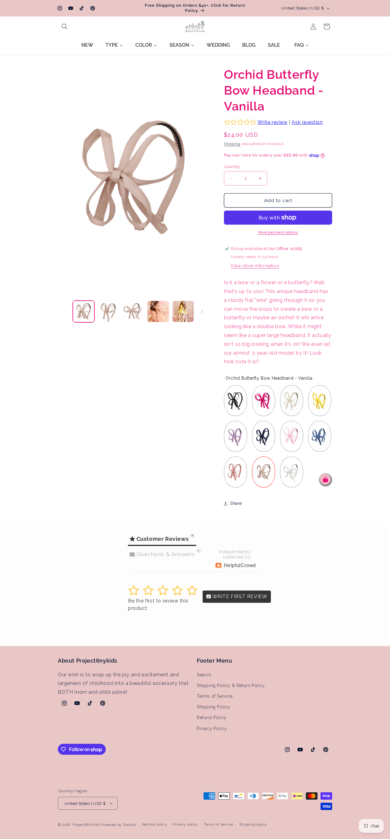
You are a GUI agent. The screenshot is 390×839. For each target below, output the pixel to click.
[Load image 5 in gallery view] (183, 311)
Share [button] (236, 503)
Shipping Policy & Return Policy (231, 685)
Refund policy (154, 824)
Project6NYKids (86, 825)
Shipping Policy (213, 706)
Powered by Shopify (118, 825)
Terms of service (218, 824)
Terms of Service (215, 696)
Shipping (232, 144)
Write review (272, 122)
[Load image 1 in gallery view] (83, 311)
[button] (64, 26)
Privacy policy (185, 824)
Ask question (307, 122)
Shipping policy (253, 824)
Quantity (232, 166)
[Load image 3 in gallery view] (133, 311)
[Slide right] (202, 311)
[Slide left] (64, 311)
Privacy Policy (212, 728)
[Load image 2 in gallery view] (108, 311)
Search (204, 674)
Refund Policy (212, 717)
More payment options (278, 232)
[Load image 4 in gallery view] (158, 311)
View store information (255, 265)
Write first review (239, 596)
